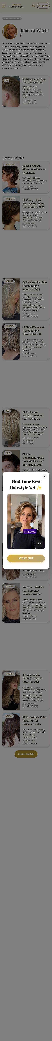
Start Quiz (26, 558)
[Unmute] (39, 543)
